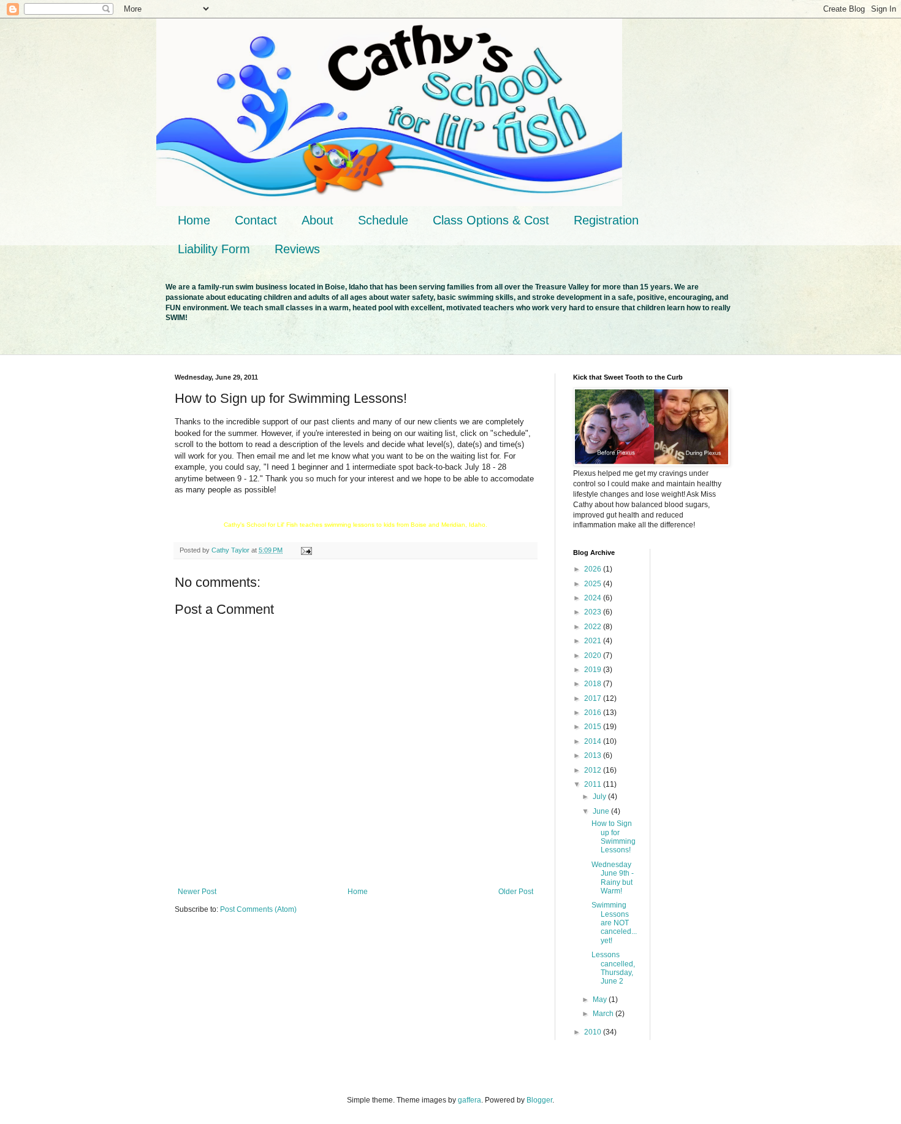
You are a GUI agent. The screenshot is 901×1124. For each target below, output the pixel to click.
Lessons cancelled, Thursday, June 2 (613, 967)
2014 (593, 741)
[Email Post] (306, 550)
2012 (593, 770)
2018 (593, 683)
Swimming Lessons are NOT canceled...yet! (614, 923)
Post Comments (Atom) (258, 909)
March (604, 1013)
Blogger (539, 1100)
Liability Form (214, 249)
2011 (593, 784)
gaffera (469, 1100)
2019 (593, 669)
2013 (593, 755)
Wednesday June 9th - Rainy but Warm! (612, 877)
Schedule (383, 220)
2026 (593, 569)
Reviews (297, 249)
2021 (593, 641)
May (601, 999)
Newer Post (197, 891)
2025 (593, 583)
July (600, 796)
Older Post (515, 891)
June (602, 811)
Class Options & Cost (491, 220)
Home (194, 220)
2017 (593, 698)
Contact (256, 220)
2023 (593, 612)
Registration (606, 220)
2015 (593, 726)
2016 (593, 712)
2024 (593, 598)
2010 (593, 1032)
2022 (593, 626)
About (317, 220)
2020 (593, 655)
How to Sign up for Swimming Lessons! (613, 836)
